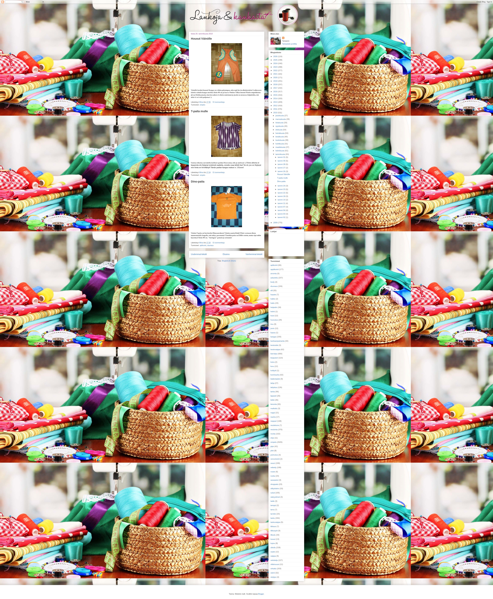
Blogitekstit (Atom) (229, 261)
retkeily (273, 467)
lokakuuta (280, 123)
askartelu (274, 278)
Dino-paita (197, 181)
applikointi (275, 269)
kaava (273, 333)
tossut (273, 539)
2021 (275, 74)
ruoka (273, 476)
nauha (273, 417)
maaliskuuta (281, 147)
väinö (273, 573)
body (272, 282)
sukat (273, 493)
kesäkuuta (280, 137)
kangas (273, 337)
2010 (275, 113)
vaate (273, 552)
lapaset (273, 396)
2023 (275, 67)
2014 (275, 98)
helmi (273, 311)
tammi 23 (282, 189)
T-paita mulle (199, 111)
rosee (273, 472)
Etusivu (226, 254)
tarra (272, 510)
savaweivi (274, 480)
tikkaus (273, 526)
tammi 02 (282, 217)
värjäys (273, 577)
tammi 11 (282, 203)
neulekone (275, 425)
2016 (275, 91)
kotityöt (273, 370)
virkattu (273, 569)
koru (272, 366)
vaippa (273, 556)
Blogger (261, 594)
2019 (275, 81)
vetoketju (274, 560)
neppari (274, 421)
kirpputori (274, 358)
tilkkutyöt (274, 531)
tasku (273, 518)
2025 (275, 60)
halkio (273, 299)
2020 (275, 77)
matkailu (274, 408)
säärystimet (275, 497)
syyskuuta (280, 126)
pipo (272, 446)
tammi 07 (282, 207)
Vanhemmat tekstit (254, 254)
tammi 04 (282, 210)
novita (273, 434)
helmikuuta (280, 151)
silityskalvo (275, 488)
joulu (272, 328)
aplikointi (203, 245)
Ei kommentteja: (219, 102)
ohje (272, 438)
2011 (275, 109)
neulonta (274, 429)
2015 (275, 95)
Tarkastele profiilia (289, 44)
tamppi (273, 505)
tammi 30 (282, 161)
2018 (275, 84)
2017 (275, 88)
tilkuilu (273, 535)
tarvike (273, 514)
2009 (275, 223)
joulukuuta (280, 116)
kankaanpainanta (278, 341)
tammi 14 (282, 200)
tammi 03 (282, 214)
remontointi (275, 459)
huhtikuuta (280, 144)
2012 (275, 105)
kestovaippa (275, 349)
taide (272, 501)
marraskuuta (281, 119)
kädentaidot (275, 379)
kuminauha (275, 375)
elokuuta (279, 130)
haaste (273, 295)
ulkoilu (273, 547)
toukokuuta (280, 140)
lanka (273, 392)
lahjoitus (274, 387)
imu (272, 324)
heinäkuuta (280, 133)
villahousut (275, 564)
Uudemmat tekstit (199, 254)
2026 (275, 56)
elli (272, 290)
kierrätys (274, 354)
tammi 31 (282, 157)
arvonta (274, 273)
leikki (272, 400)
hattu (273, 303)
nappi (273, 413)
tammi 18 (282, 196)
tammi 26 (282, 171)
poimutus (274, 455)
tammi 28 (282, 164)
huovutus (274, 320)
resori (273, 463)
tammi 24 (282, 186)
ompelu (202, 105)
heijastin (274, 307)
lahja (272, 383)
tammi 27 (282, 168)
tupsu (273, 543)
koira (272, 362)
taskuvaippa (275, 522)
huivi (272, 316)
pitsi (272, 451)
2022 (275, 70)
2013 (275, 102)
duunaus (210, 245)
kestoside (274, 345)
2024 (275, 63)
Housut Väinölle (201, 38)
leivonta (274, 404)
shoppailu (274, 484)
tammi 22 (282, 193)
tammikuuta (281, 154)
